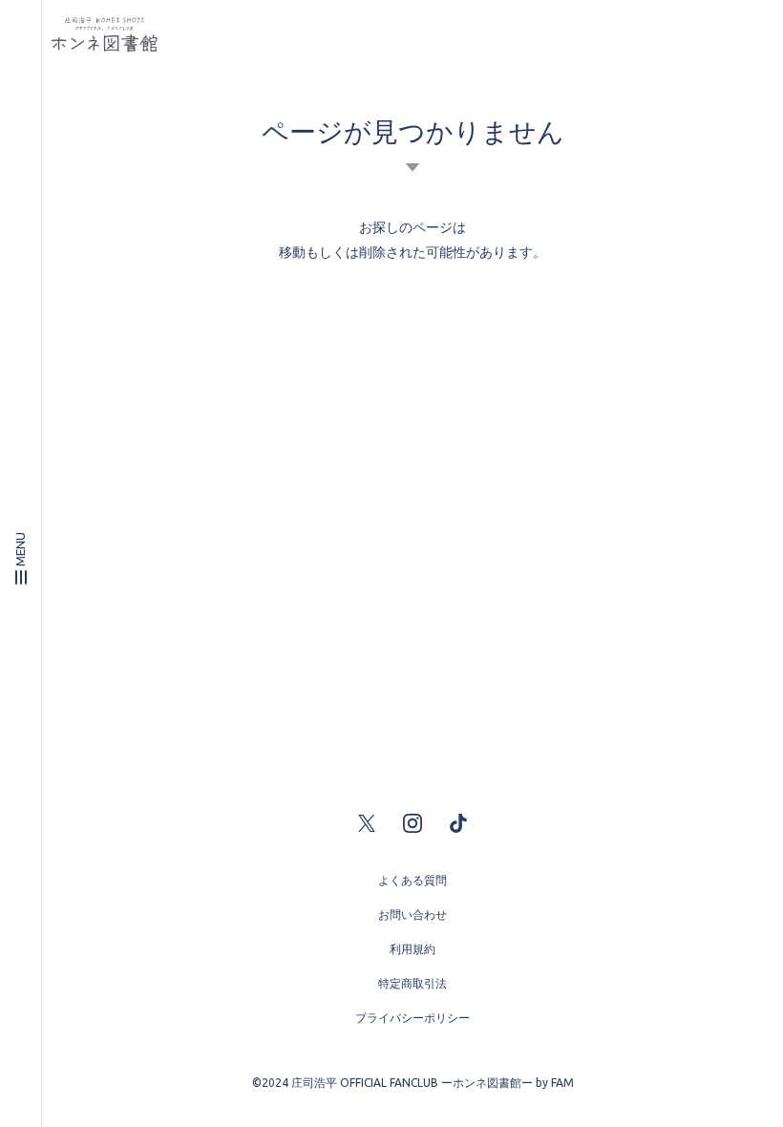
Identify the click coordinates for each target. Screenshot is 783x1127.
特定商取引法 (412, 983)
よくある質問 (412, 880)
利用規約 (412, 949)
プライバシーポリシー (412, 1017)
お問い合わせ (412, 914)
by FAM (555, 1082)
